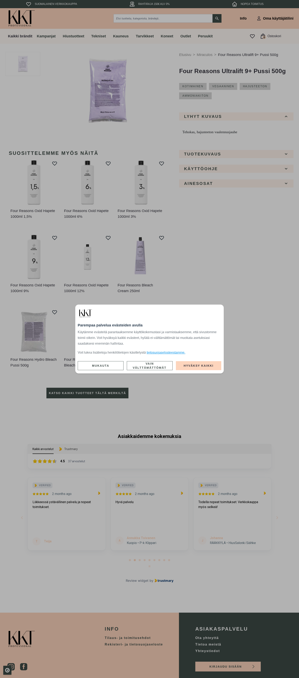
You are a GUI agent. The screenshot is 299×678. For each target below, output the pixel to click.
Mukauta (100, 365)
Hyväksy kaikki (199, 365)
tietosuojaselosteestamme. (166, 352)
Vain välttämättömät (149, 365)
